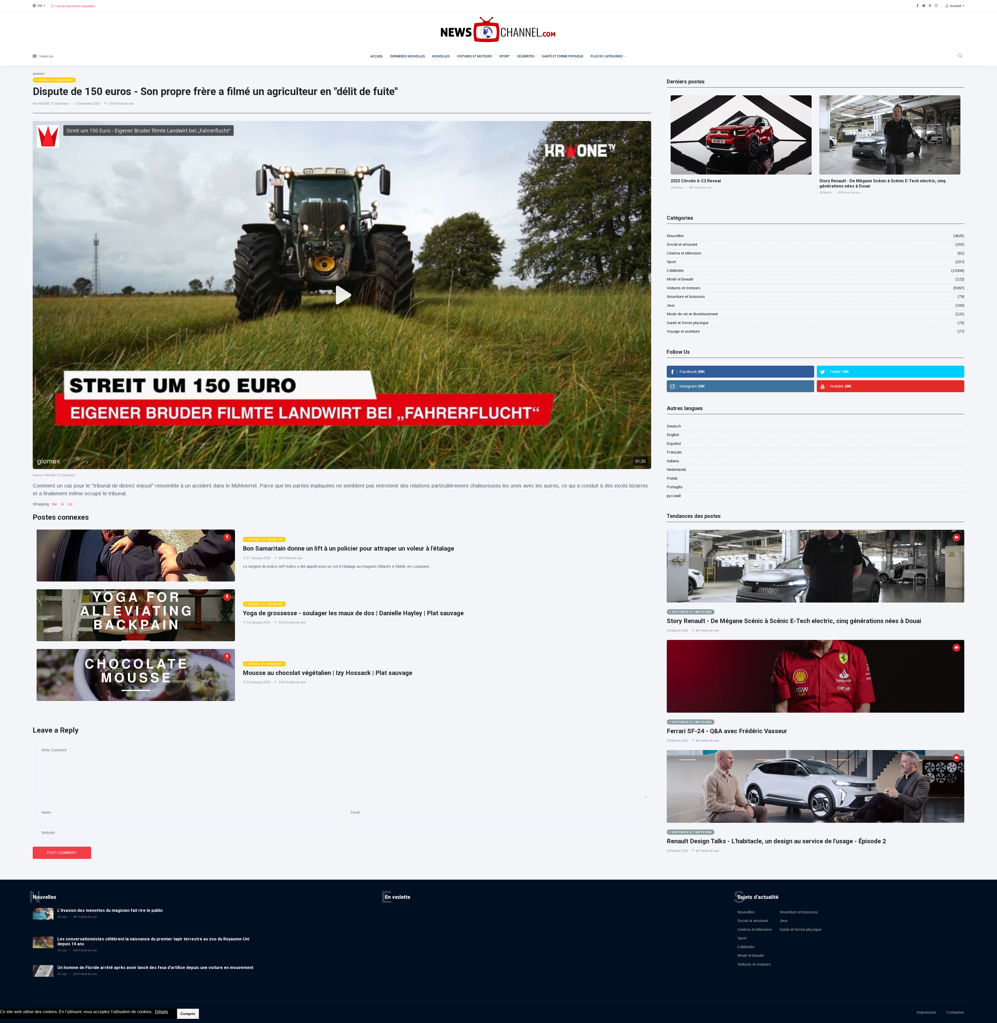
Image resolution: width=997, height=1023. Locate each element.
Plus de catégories (607, 56)
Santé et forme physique (562, 56)
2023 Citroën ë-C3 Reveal (696, 180)
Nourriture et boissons (686, 296)
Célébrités (526, 56)
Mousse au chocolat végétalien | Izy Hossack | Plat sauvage (327, 673)
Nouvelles (441, 56)
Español (674, 443)
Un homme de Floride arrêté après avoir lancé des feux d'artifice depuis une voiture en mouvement (155, 967)
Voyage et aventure (683, 331)
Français (674, 452)
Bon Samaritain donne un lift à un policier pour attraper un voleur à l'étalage (348, 548)
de (54, 504)
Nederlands (676, 469)
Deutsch (674, 426)
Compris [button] (187, 1014)
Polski (672, 478)
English (673, 434)
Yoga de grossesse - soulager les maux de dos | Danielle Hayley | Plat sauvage (353, 613)
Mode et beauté (680, 279)
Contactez (955, 1012)
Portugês (675, 487)
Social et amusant (682, 244)
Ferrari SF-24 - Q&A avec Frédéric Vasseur (727, 731)
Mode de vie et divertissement (692, 314)
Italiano (673, 461)
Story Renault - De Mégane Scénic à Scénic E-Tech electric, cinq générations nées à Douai (794, 621)
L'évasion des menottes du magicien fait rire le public (110, 910)
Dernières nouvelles (407, 56)
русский (674, 495)
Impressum (926, 1012)
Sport (504, 56)
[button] (154, 1012)
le (70, 504)
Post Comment (62, 853)
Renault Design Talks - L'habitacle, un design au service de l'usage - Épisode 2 (776, 841)
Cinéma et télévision (684, 253)
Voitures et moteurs (474, 56)
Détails (161, 1011)
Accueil (376, 56)
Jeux (671, 305)
